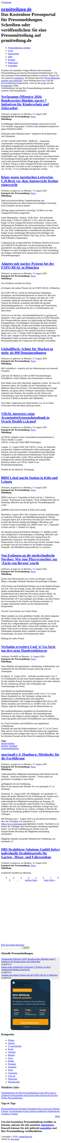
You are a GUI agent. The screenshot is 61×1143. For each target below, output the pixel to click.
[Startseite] (6, 2)
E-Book (4, 1111)
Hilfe (10, 57)
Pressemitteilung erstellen (19, 48)
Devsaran (15, 1139)
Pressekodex (6, 85)
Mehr (57, 1116)
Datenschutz (13, 53)
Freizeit (11, 1043)
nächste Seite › (31, 880)
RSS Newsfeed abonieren (12, 945)
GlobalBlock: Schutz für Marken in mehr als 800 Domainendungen (27, 351)
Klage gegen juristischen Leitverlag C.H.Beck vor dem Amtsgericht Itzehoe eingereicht (29, 181)
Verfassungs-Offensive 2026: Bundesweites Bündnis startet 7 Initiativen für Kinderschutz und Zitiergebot (25, 102)
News (33, 116)
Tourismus (12, 1073)
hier (20, 88)
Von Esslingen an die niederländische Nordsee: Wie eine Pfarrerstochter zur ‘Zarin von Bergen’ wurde (29, 559)
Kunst (10, 1049)
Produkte (12, 1064)
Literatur (12, 1052)
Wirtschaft (12, 1079)
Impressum (13, 62)
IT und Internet (14, 1046)
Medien (11, 1055)
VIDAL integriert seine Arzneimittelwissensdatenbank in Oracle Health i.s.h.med (25, 417)
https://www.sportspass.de (13, 824)
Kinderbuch (41, 1111)
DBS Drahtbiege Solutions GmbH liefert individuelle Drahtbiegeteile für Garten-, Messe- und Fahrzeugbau (30, 853)
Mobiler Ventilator (9, 746)
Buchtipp (23, 1109)
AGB (10, 51)
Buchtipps (32, 1109)
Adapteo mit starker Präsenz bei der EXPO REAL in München (27, 265)
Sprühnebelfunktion (10, 748)
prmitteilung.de (16, 9)
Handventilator (7, 743)
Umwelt (11, 1076)
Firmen (11, 1040)
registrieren (19, 78)
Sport (10, 1070)
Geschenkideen (16, 1111)
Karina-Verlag (29, 1111)
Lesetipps (5, 1114)
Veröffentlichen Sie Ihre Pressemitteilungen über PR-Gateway (28, 1093)
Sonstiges (12, 1067)
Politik (11, 1061)
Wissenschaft (14, 1082)
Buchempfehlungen (10, 1109)
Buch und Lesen (45, 1109)
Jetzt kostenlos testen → (31, 1023)
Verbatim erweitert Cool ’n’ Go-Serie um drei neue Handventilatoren (28, 648)
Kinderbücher (54, 1111)
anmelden (45, 1128)
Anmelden (12, 65)
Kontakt (11, 60)
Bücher (56, 1109)
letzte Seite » (49, 880)
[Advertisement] (30, 913)
